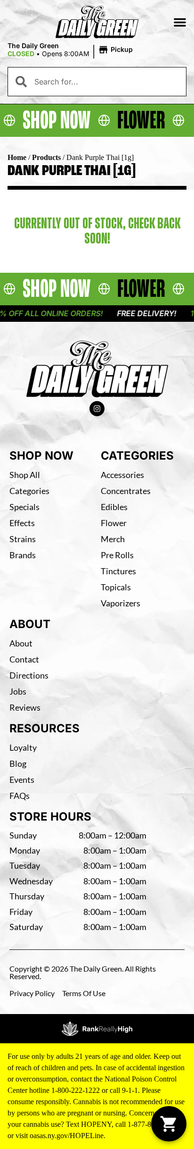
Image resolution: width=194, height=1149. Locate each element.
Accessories (122, 475)
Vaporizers (120, 603)
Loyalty (23, 747)
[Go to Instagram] (97, 408)
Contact (24, 659)
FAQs (19, 795)
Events (21, 779)
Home (17, 157)
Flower (114, 523)
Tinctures (118, 571)
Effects (22, 523)
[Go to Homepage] (97, 369)
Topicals (116, 587)
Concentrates (126, 491)
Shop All (24, 475)
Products (46, 157)
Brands (22, 555)
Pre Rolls (117, 555)
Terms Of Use (83, 993)
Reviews (24, 707)
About (20, 643)
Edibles (114, 507)
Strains (22, 539)
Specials (24, 507)
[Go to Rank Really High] (97, 1029)
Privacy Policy (32, 993)
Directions (28, 675)
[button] (179, 22)
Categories (29, 491)
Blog (17, 763)
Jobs (17, 691)
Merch (113, 539)
